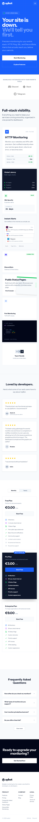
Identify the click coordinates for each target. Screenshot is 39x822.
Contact (20, 795)
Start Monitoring (19, 58)
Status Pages (6, 805)
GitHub (29, 818)
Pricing (4, 798)
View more (19, 728)
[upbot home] (7, 3)
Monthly (13, 490)
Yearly (25, 490)
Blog (19, 798)
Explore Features (19, 64)
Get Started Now (19, 761)
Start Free (19, 514)
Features (4, 795)
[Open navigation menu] (35, 3)
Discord (34, 818)
